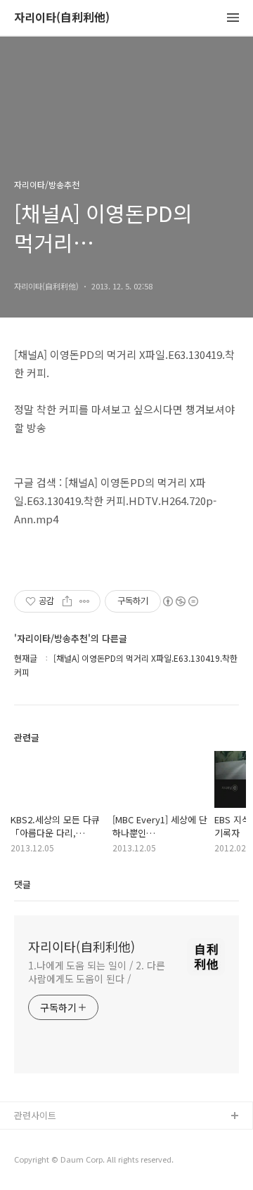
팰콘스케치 (36, 1139)
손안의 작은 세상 (47, 1161)
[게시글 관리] (84, 601)
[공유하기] (67, 601)
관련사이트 (35, 1115)
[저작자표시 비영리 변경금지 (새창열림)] (180, 601)
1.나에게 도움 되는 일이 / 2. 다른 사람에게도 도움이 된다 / (96, 972)
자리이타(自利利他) (62, 18)
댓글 (22, 884)
